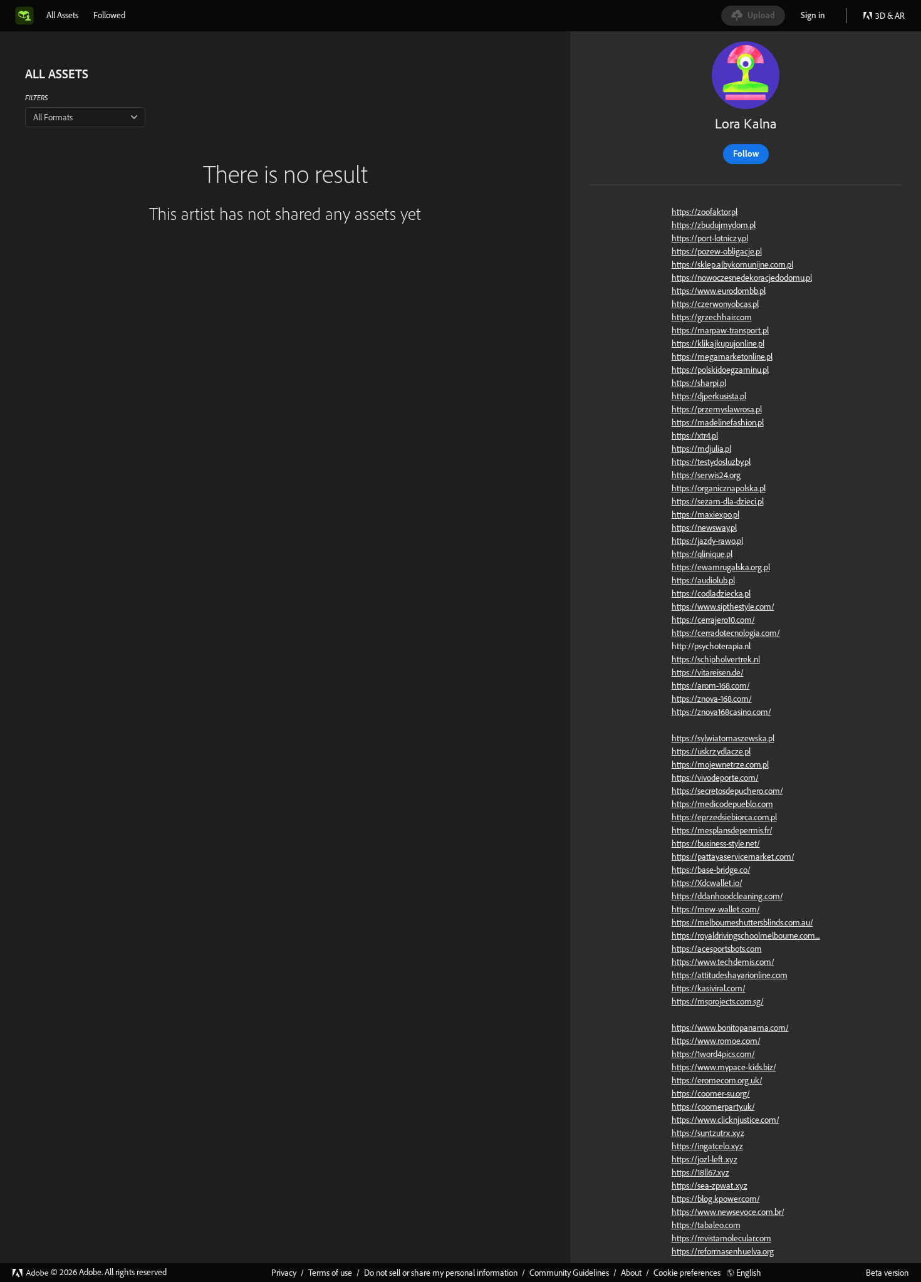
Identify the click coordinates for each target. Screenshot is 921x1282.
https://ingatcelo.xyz (707, 1146)
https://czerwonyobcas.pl (715, 304)
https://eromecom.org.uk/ (717, 1080)
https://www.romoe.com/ (716, 1040)
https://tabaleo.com (706, 1225)
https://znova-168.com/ (712, 698)
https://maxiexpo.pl (705, 514)
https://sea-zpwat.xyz (709, 1185)
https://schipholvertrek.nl (716, 659)
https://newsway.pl (704, 527)
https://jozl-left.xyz (704, 1159)
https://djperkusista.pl (709, 396)
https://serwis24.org (706, 475)
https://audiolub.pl (703, 580)
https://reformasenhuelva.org (723, 1251)
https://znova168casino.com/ (721, 711)
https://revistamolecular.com (721, 1238)
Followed (109, 15)
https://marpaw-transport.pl (720, 330)
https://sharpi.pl (699, 382)
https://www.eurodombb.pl (719, 290)
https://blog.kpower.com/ (716, 1198)
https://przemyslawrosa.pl (717, 409)
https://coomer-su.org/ (711, 1093)
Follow (746, 153)
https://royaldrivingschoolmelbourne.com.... (746, 935)
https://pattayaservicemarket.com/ (733, 856)
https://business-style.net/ (716, 843)
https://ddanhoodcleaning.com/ (727, 896)
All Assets (62, 15)
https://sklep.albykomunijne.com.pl (732, 264)
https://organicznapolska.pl (719, 488)
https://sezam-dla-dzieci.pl (718, 501)
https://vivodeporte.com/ (715, 777)
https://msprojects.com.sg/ (718, 1001)
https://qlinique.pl (702, 554)
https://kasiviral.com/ (709, 988)
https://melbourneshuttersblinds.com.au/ (742, 922)
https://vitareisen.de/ (708, 672)
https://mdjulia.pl (701, 448)
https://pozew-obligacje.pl (717, 251)
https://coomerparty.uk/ (713, 1106)
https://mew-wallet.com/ (716, 909)
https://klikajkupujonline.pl (718, 343)
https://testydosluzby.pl (711, 461)
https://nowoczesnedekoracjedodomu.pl (742, 277)
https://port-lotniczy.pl (710, 238)
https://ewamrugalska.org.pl (721, 567)
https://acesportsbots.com (717, 948)
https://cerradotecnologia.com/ (726, 632)
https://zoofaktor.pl (704, 211)
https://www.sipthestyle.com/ (723, 606)
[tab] (62, 15)
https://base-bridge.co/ (711, 869)
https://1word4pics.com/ (713, 1054)
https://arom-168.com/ (711, 685)
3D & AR (890, 15)
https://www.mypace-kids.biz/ (724, 1067)
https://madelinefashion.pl (718, 422)
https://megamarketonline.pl (722, 356)
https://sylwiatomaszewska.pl (723, 738)
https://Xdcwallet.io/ (707, 883)
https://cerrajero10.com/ (713, 619)
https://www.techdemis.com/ (723, 961)
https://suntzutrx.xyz (708, 1133)
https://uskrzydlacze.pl (711, 751)
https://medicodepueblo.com (722, 804)
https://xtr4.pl (695, 435)
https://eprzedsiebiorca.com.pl (724, 817)
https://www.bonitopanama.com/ (730, 1027)
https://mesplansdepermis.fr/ (722, 830)
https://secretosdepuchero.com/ (727, 790)
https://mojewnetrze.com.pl (720, 764)
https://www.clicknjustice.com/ (725, 1119)
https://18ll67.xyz (700, 1172)
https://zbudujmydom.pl (714, 225)
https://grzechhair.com (712, 317)
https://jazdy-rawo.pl (707, 540)
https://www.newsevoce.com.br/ (728, 1211)
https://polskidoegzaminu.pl (720, 369)
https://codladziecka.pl (711, 593)
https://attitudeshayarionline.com (730, 975)
